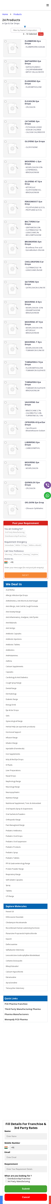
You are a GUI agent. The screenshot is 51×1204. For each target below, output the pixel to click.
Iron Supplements (13, 754)
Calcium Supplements (14, 666)
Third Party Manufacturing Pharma (23, 1009)
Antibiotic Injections (14, 639)
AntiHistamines (12, 655)
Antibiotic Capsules (13, 633)
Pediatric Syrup (12, 852)
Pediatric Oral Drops (14, 836)
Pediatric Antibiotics (14, 830)
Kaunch (9, 939)
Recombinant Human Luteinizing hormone (23, 928)
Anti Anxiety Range (13, 612)
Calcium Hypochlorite (14, 972)
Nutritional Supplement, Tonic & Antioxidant (23, 803)
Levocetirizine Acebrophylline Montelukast (23, 955)
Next (25, 575)
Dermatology (11, 694)
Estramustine (11, 977)
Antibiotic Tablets (13, 644)
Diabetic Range (12, 699)
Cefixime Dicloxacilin (14, 961)
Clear (41, 34)
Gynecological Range (14, 721)
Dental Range (11, 688)
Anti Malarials (11, 623)
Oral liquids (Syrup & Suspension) (19, 809)
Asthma (9, 661)
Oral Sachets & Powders (15, 814)
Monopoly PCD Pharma (16, 1019)
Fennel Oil (10, 911)
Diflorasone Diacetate (14, 917)
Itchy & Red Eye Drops (14, 759)
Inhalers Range (12, 743)
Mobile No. (8, 559)
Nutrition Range (12, 798)
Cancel (26, 1197)
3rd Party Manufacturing (19, 1181)
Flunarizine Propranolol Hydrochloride (21, 933)
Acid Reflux (10, 590)
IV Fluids (9, 765)
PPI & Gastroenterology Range (18, 863)
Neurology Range (13, 787)
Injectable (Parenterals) (15, 748)
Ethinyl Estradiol (12, 966)
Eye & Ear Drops (12, 710)
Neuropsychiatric (13, 792)
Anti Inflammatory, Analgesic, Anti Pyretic (22, 617)
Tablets (9, 891)
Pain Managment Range (15, 825)
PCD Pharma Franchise (16, 1004)
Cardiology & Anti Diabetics (17, 677)
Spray (8, 885)
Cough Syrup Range (13, 683)
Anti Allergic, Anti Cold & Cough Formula (22, 606)
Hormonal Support (13, 732)
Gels (7, 716)
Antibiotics (10, 650)
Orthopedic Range (13, 819)
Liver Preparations (13, 770)
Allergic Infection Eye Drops (17, 595)
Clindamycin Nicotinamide (16, 922)
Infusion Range (12, 737)
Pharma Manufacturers (17, 1014)
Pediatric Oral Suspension (16, 841)
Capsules (9, 672)
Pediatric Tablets (12, 858)
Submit (26, 1189)
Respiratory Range (13, 874)
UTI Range (10, 896)
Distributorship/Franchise (19, 1178)
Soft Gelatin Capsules (14, 880)
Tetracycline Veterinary (15, 988)
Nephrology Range (13, 781)
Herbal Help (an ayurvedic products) (20, 726)
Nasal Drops (11, 776)
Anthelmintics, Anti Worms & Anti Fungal (22, 601)
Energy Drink (11, 705)
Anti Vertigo (10, 628)
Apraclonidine (11, 982)
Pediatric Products (13, 847)
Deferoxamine (11, 944)
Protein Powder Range (15, 869)
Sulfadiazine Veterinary (15, 950)
